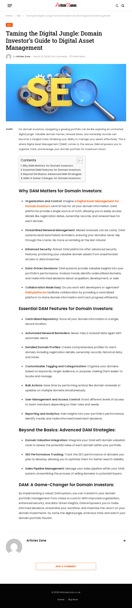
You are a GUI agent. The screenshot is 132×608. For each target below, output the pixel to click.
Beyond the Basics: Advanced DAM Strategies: (52, 174)
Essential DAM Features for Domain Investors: (52, 170)
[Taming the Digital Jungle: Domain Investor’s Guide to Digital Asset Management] (66, 92)
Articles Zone (23, 56)
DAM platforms (36, 292)
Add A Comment (66, 566)
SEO (9, 25)
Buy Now (73, 599)
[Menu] (10, 5)
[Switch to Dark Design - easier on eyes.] (117, 5)
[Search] (122, 5)
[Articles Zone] (66, 5)
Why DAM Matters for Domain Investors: (48, 165)
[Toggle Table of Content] (78, 161)
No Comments (59, 56)
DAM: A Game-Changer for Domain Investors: (52, 178)
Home (61, 599)
